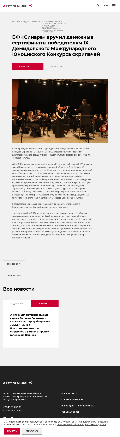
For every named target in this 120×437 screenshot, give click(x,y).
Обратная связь (70, 412)
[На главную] (17, 6)
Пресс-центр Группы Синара (78, 406)
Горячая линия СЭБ (72, 400)
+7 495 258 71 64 (12, 410)
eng (106, 6)
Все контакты (69, 393)
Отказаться (32, 431)
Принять (12, 431)
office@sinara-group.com (14, 399)
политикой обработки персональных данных (81, 424)
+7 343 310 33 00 (12, 407)
